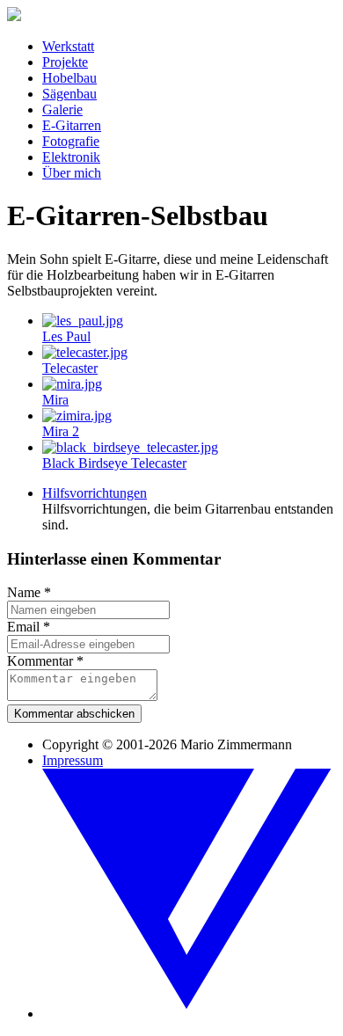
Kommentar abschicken (74, 713)
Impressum (72, 760)
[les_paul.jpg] (82, 320)
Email (28, 626)
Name (29, 592)
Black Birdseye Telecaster (114, 463)
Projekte (65, 62)
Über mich (71, 172)
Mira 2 (60, 431)
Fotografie (70, 141)
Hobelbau (69, 77)
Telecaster (70, 368)
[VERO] (189, 1013)
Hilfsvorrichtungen (94, 492)
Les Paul (66, 336)
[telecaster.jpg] (85, 352)
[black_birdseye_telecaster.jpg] (130, 447)
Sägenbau (69, 93)
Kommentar (45, 660)
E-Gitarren (71, 125)
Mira (55, 399)
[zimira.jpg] (77, 415)
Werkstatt (68, 46)
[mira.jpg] (72, 383)
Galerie (62, 109)
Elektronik (71, 157)
